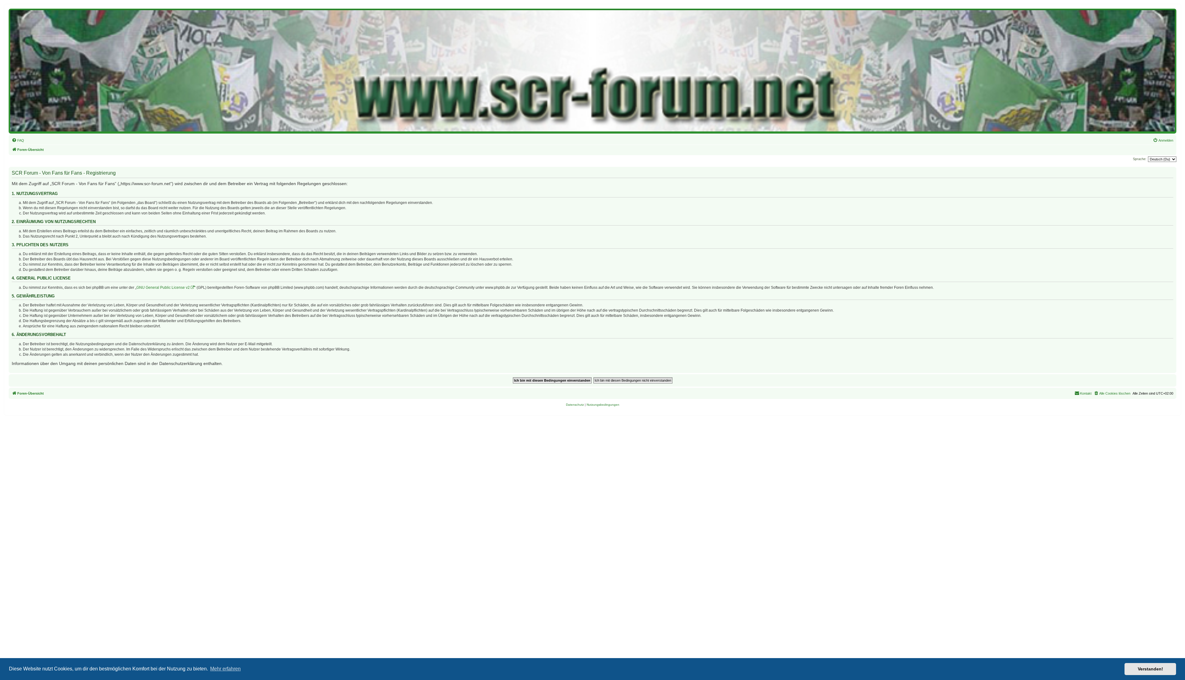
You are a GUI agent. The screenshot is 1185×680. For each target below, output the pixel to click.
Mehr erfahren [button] (225, 668)
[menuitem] (18, 140)
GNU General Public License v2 (163, 287)
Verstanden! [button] (1150, 668)
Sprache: (1139, 159)
